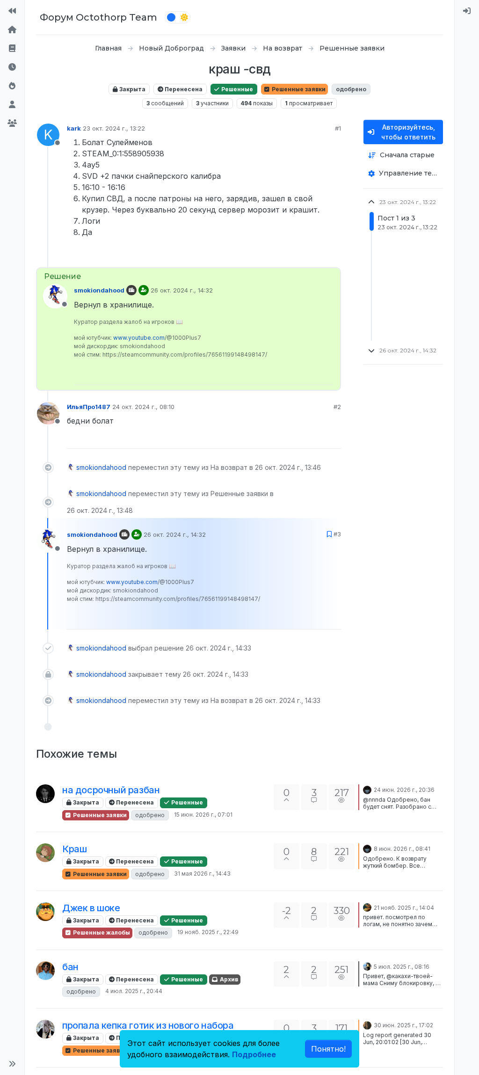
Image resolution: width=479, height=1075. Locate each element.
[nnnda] (45, 793)
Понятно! (328, 1048)
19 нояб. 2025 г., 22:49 (208, 932)
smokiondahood (99, 290)
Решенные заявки (298, 89)
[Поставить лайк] (299, 256)
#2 (337, 406)
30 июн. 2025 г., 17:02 (403, 1025)
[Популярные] (12, 86)
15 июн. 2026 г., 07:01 (203, 814)
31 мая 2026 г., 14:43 (202, 873)
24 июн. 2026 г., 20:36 (404, 789)
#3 (337, 534)
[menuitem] (466, 11)
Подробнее (254, 1054)
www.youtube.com (139, 337)
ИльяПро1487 (88, 406)
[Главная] (12, 29)
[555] (367, 907)
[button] (12, 1063)
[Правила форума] (12, 48)
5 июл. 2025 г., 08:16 (401, 966)
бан (70, 967)
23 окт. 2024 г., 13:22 (114, 128)
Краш (74, 849)
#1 (338, 128)
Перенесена (183, 89)
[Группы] (12, 123)
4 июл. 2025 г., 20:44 (133, 991)
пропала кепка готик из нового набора (148, 1025)
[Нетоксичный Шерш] (45, 911)
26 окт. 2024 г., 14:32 (182, 290)
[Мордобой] (45, 852)
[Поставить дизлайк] (333, 256)
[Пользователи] (12, 104)
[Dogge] (367, 1024)
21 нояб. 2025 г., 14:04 (404, 907)
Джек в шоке (91, 908)
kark (74, 128)
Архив (228, 979)
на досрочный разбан (111, 790)
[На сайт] (12, 11)
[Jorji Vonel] (367, 789)
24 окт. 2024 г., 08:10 (143, 406)
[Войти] (466, 11)
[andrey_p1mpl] (367, 966)
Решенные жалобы (101, 932)
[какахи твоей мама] (45, 970)
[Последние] (12, 67)
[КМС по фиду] (45, 1029)
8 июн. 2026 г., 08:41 (402, 848)
